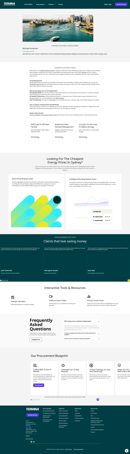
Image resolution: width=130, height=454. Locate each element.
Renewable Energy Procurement (47, 420)
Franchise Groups (79, 418)
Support (28, 435)
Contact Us (36, 339)
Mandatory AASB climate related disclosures (97, 421)
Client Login (107, 4)
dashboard (52, 100)
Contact (93, 427)
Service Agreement (78, 449)
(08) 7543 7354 (29, 439)
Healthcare (77, 420)
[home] (12, 4)
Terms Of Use (68, 449)
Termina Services (95, 418)
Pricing (60, 4)
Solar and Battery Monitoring (63, 426)
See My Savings (121, 4)
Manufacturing (78, 415)
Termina (83, 72)
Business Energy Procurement (47, 416)
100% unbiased (59, 98)
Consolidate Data (63, 415)
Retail (76, 410)
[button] (40, 4)
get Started (39, 385)
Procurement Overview (48, 410)
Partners (93, 432)
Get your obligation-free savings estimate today (43, 115)
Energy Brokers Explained (97, 429)
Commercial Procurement (49, 413)
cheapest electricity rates (47, 70)
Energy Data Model (63, 413)
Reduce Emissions (63, 423)
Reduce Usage (62, 420)
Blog (92, 415)
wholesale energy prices (36, 84)
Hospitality (77, 413)
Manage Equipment (63, 418)
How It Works (28, 4)
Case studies (94, 413)
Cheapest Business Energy (97, 424)
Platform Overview (63, 410)
